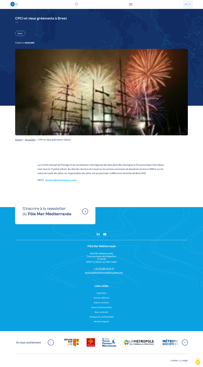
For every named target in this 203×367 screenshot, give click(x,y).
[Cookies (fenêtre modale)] (198, 362)
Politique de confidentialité (101, 316)
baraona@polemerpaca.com (60, 180)
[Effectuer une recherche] (76, 4)
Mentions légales (101, 321)
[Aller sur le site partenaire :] (71, 342)
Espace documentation (101, 307)
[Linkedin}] (98, 234)
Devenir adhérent (101, 297)
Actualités (30, 139)
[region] (101, 139)
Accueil (18, 139)
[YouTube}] (104, 234)
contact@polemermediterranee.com (104, 272)
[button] (131, 4)
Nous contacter (101, 312)
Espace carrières (101, 302)
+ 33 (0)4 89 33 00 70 (104, 268)
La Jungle (184, 360)
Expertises (101, 293)
